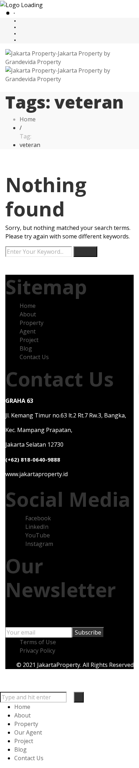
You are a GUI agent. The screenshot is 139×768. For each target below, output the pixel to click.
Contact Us (34, 357)
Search (85, 252)
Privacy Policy (37, 650)
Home (28, 306)
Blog (26, 348)
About (28, 314)
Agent (28, 331)
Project (29, 340)
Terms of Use (38, 642)
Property (31, 323)
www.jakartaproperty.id (36, 474)
